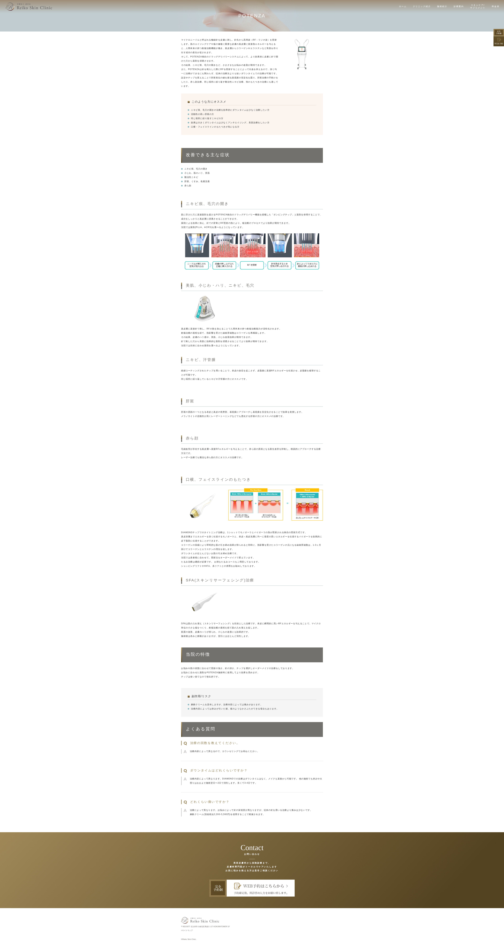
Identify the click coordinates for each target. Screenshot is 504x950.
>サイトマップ (187, 930)
